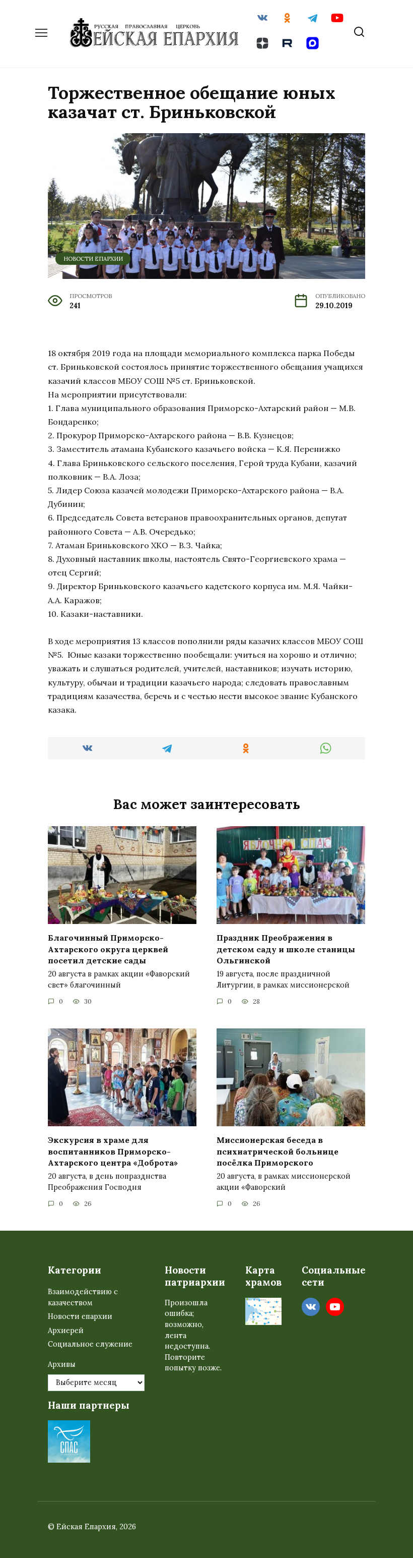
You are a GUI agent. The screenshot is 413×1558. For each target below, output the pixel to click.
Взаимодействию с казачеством (83, 1297)
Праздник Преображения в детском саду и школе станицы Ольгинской (286, 949)
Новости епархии (93, 258)
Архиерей (66, 1330)
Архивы (62, 1364)
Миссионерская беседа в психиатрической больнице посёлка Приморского (277, 1151)
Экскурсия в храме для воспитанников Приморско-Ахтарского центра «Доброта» (113, 1151)
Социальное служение (90, 1344)
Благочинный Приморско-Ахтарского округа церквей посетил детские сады (108, 949)
